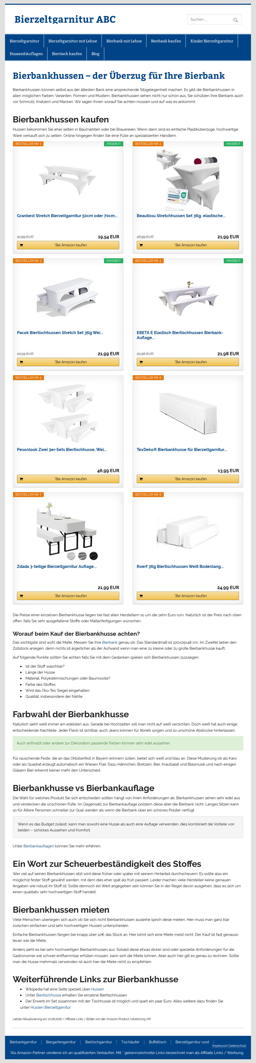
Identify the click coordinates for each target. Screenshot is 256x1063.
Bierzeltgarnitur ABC (65, 18)
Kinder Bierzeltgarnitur (211, 41)
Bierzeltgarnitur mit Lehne (72, 41)
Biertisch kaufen (67, 53)
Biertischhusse (48, 995)
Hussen (97, 989)
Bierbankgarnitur (23, 1042)
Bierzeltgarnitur (24, 41)
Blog (96, 53)
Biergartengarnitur (61, 1042)
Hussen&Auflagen (26, 53)
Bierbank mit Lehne (124, 41)
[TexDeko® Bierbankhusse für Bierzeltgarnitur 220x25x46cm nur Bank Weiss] (188, 413)
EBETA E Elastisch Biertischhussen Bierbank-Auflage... (180, 335)
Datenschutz (237, 1046)
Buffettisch (157, 1042)
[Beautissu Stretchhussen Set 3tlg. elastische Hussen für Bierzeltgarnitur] (188, 180)
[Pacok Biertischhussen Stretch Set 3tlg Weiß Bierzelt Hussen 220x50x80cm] (68, 297)
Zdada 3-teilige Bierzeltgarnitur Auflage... (57, 566)
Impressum (220, 1046)
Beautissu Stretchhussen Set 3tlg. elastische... (181, 215)
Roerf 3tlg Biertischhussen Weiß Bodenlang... (180, 566)
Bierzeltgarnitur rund (192, 1042)
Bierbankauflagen (39, 846)
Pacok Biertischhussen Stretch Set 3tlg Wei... (60, 332)
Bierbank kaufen (166, 41)
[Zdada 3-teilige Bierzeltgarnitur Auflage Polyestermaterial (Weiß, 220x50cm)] (68, 530)
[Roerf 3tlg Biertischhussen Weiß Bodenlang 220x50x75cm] (188, 530)
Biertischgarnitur (98, 1042)
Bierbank (110, 642)
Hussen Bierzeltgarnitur (50, 1007)
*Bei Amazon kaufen (70, 245)
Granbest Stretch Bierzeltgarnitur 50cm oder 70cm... (67, 215)
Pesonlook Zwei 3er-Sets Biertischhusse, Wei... (62, 449)
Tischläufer (130, 1042)
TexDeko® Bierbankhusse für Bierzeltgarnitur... (182, 449)
